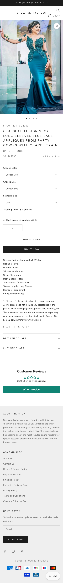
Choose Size (9, 181)
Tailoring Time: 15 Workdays (17, 209)
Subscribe (15, 539)
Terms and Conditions (14, 495)
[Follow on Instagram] (13, 551)
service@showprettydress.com (26, 319)
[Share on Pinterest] (23, 327)
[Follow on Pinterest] (21, 551)
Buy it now (31, 249)
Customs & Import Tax (14, 501)
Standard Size (10, 195)
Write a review (31, 389)
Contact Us (8, 463)
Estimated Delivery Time (15, 485)
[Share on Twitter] (18, 327)
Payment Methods (12, 474)
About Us (8, 458)
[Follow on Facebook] (4, 551)
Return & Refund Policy (15, 469)
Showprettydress (15, 126)
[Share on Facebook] (14, 327)
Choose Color (10, 168)
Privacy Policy (10, 490)
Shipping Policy (11, 479)
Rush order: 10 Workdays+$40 (21, 220)
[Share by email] (27, 327)
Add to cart (31, 239)
